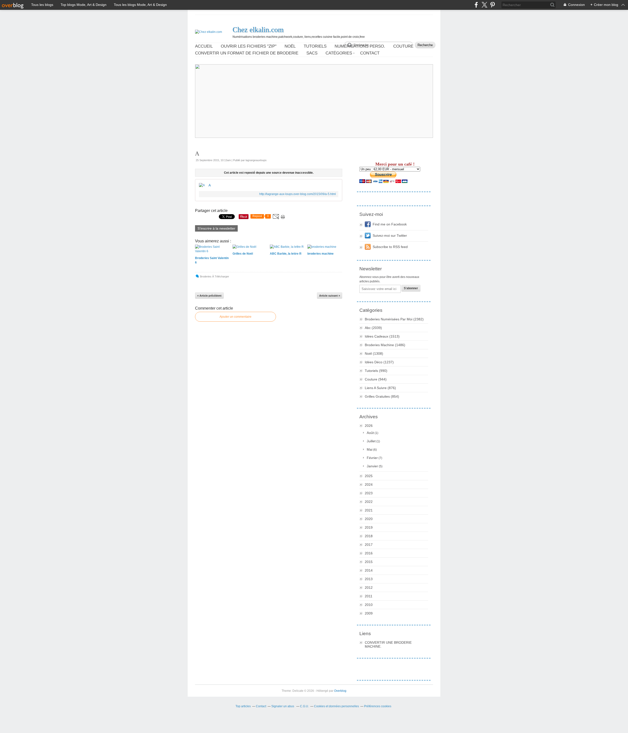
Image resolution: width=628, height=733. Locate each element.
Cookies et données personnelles (336, 706)
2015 (369, 562)
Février (372, 458)
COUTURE (403, 46)
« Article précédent (209, 295)
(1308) (374, 353)
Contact (369, 53)
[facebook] (476, 5)
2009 (369, 613)
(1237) (379, 362)
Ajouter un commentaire (235, 316)
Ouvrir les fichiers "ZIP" (248, 46)
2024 (369, 484)
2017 (369, 545)
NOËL (290, 46)
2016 (369, 553)
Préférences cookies (377, 706)
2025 (369, 476)
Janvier (372, 466)
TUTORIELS (315, 46)
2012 (369, 587)
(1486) (385, 345)
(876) (380, 388)
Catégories (339, 53)
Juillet (371, 441)
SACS (311, 53)
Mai (369, 449)
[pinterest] (492, 5)
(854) (382, 396)
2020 (369, 519)
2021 (369, 510)
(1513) (382, 336)
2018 (369, 536)
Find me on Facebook (390, 224)
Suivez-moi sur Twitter (390, 235)
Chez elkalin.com (258, 30)
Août (370, 433)
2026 (369, 426)
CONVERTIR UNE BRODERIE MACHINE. (388, 644)
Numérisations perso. (360, 46)
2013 (369, 579)
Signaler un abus (283, 706)
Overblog (340, 691)
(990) (376, 371)
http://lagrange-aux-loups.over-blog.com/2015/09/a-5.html (297, 194)
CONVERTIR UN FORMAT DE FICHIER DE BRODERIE (246, 53)
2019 (369, 527)
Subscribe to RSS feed (390, 247)
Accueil (204, 46)
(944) (376, 379)
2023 (369, 493)
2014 (369, 570)
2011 (368, 596)
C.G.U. (304, 706)
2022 (369, 502)
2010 (369, 605)
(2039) (373, 328)
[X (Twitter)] (484, 5)
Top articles (243, 706)
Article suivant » (329, 295)
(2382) (394, 319)
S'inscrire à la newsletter (216, 228)
